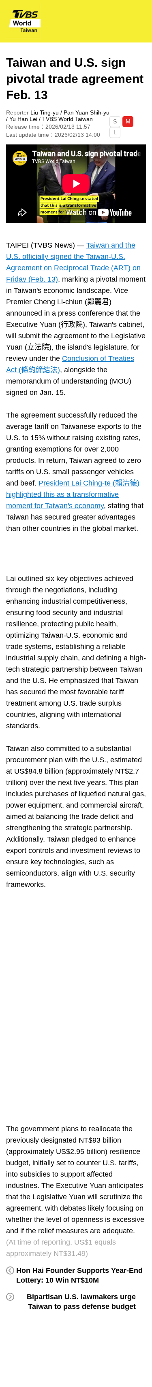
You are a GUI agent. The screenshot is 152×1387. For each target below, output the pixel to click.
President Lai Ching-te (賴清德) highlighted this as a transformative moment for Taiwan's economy (72, 494)
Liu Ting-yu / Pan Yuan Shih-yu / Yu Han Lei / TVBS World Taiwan (57, 115)
